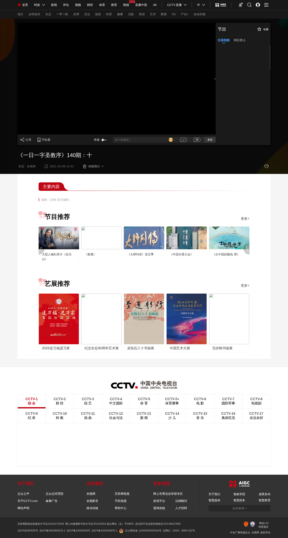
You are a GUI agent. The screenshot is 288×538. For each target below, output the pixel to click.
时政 (37, 5)
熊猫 (126, 5)
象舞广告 (52, 501)
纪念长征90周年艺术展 (102, 348)
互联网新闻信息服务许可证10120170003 (40, 523)
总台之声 (23, 493)
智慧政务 (239, 500)
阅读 (142, 14)
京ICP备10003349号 (78, 530)
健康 (120, 14)
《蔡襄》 (90, 254)
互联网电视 (122, 493)
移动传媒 (92, 508)
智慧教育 (265, 500)
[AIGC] (220, 5)
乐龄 (131, 14)
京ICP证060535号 (27, 530)
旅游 (98, 14)
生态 (48, 14)
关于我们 (214, 494)
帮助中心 (121, 508)
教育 (114, 5)
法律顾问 (181, 501)
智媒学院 (239, 494)
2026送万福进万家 (56, 348)
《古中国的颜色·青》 (226, 254)
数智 (164, 14)
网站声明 (23, 508)
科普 (109, 14)
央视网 (90, 493)
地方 (20, 14)
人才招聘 (181, 508)
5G (174, 14)
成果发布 (265, 494)
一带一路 (62, 14)
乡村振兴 (34, 14)
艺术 (153, 14)
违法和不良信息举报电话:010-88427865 (158, 523)
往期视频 (224, 40)
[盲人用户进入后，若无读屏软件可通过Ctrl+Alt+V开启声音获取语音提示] (241, 5)
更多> (245, 218)
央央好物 (199, 14)
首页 (25, 5)
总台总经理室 (54, 493)
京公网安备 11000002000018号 (143, 530)
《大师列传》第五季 (140, 254)
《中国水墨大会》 (181, 254)
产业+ (184, 14)
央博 (76, 14)
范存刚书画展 (222, 348)
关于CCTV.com (27, 501)
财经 (90, 5)
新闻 (54, 5)
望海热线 (159, 508)
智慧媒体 (214, 500)
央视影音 (92, 501)
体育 (102, 5)
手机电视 (121, 501)
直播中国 (141, 5)
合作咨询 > (239, 508)
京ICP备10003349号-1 (104, 530)
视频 (78, 5)
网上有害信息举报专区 (168, 493)
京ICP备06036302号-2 (52, 530)
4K (155, 5)
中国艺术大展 (180, 348)
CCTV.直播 (174, 5)
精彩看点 (240, 40)
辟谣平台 (159, 501)
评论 (66, 5)
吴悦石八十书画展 (140, 348)
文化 (87, 14)
